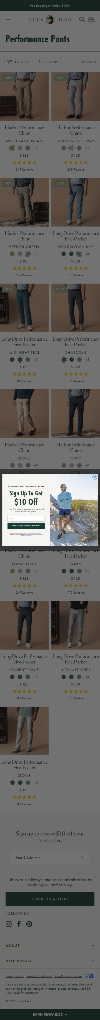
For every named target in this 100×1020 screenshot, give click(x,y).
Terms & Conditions (27, 535)
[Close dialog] (94, 477)
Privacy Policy (39, 534)
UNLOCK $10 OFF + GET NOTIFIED (26, 525)
